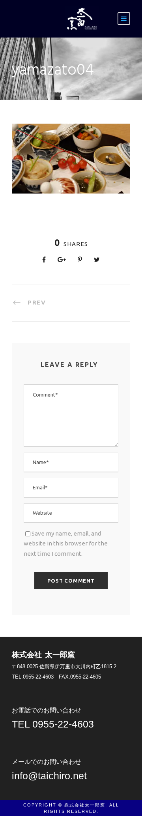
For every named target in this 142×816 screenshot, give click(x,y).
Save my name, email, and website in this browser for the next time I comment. (66, 543)
